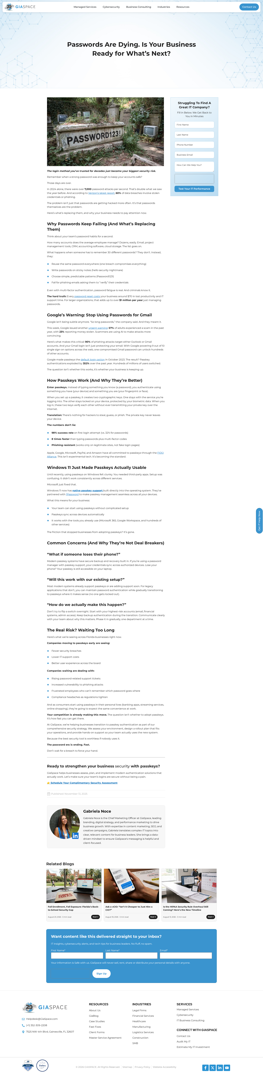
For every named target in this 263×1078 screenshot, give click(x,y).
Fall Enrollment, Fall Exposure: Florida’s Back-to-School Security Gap (73, 908)
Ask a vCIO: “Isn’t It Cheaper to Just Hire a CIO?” (129, 908)
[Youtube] (227, 1068)
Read (95, 917)
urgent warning (98, 328)
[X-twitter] (212, 1068)
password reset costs (87, 296)
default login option (93, 359)
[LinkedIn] (75, 836)
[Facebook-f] (205, 1068)
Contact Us (249, 6)
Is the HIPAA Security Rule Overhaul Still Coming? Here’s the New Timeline (185, 908)
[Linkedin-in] (220, 1068)
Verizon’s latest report (101, 193)
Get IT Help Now (259, 521)
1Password (72, 494)
